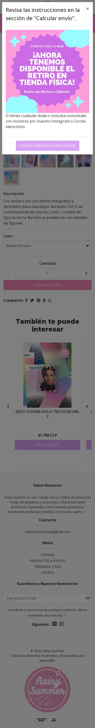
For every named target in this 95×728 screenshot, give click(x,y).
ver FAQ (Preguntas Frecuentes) (47, 145)
